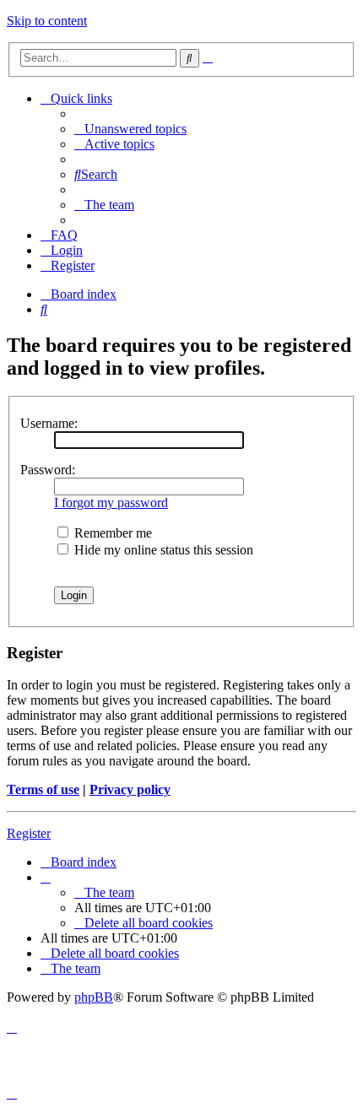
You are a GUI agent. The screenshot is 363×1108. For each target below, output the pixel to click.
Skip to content (47, 21)
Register (29, 833)
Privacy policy (130, 789)
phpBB (93, 997)
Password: (47, 469)
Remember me (111, 533)
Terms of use (43, 789)
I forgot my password (111, 502)
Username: (49, 423)
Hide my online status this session (162, 550)
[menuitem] (130, 129)
